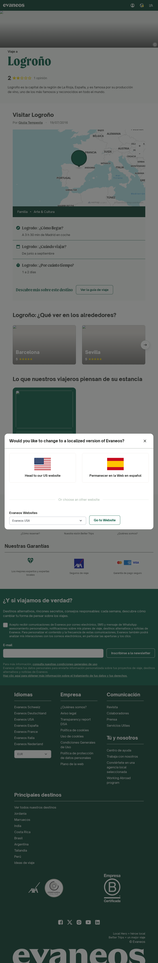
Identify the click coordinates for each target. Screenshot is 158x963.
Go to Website (105, 520)
